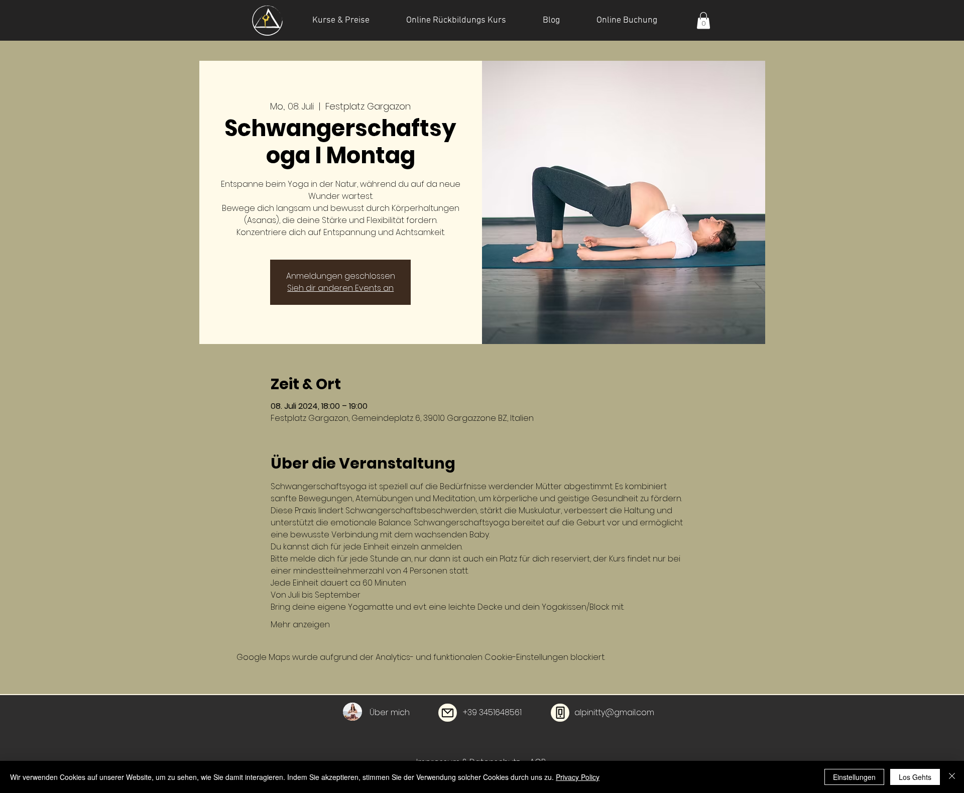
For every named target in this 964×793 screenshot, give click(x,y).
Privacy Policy (577, 777)
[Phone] (560, 713)
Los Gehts (915, 777)
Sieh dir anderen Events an (340, 288)
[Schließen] (952, 777)
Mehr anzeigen (300, 624)
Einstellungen (854, 777)
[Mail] (447, 713)
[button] (703, 20)
